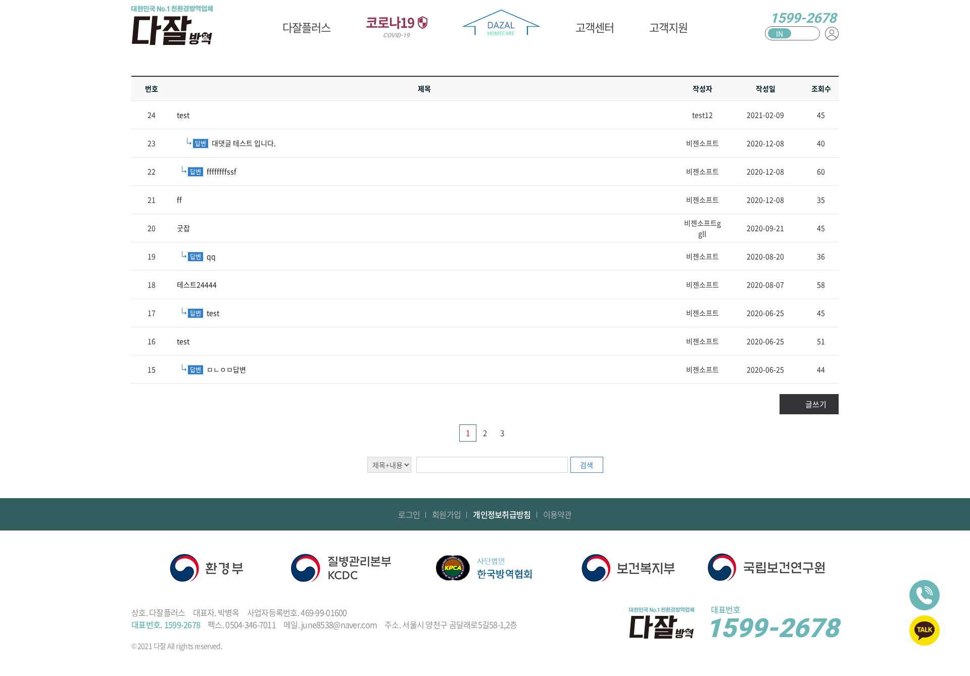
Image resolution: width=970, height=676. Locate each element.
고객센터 (594, 27)
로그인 (409, 514)
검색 (586, 465)
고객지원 (668, 27)
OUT (806, 33)
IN (779, 33)
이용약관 (557, 514)
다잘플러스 (306, 27)
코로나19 (391, 26)
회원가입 (446, 514)
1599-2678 (803, 18)
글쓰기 (816, 404)
